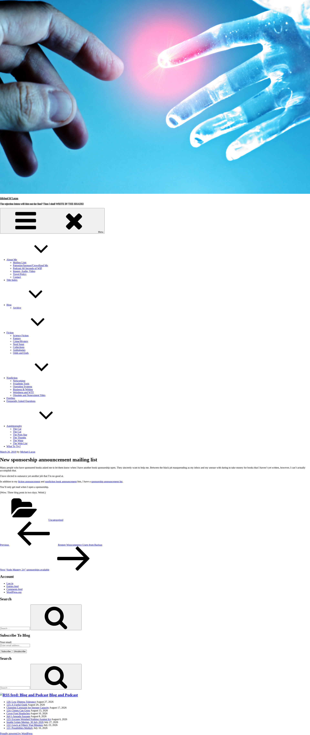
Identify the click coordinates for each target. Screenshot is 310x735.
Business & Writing (23, 389)
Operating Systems (22, 386)
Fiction (10, 332)
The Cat (17, 431)
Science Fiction (21, 335)
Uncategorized (55, 520)
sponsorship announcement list (106, 481)
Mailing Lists (19, 262)
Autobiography (14, 426)
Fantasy (17, 338)
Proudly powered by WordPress (16, 733)
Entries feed (12, 586)
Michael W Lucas (9, 198)
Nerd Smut (18, 344)
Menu (100, 232)
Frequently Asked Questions (20, 401)
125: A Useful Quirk (16, 704)
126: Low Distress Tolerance (21, 701)
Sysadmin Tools (21, 383)
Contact (17, 277)
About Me (11, 259)
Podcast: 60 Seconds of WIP (27, 268)
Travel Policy (19, 274)
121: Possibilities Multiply (19, 728)
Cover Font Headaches (18, 713)
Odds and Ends (21, 353)
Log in (9, 583)
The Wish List (20, 443)
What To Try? (13, 446)
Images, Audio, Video (24, 271)
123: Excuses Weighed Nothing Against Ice (28, 719)
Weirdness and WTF (23, 392)
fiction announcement (29, 481)
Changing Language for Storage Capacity (27, 707)
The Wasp (18, 440)
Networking (19, 380)
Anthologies (19, 350)
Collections (18, 347)
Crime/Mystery (20, 341)
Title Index (11, 280)
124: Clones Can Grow (18, 710)
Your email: (6, 642)
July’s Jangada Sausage (18, 716)
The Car (17, 428)
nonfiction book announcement (61, 481)
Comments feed (14, 589)
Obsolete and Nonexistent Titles (29, 395)
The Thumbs (19, 437)
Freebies (10, 398)
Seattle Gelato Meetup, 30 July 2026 (25, 722)
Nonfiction (11, 377)
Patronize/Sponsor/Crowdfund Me (30, 265)
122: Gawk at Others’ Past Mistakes (24, 725)
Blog (8, 304)
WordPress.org (13, 592)
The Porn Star (20, 434)
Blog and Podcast (63, 695)
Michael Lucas (27, 451)
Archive (17, 307)
